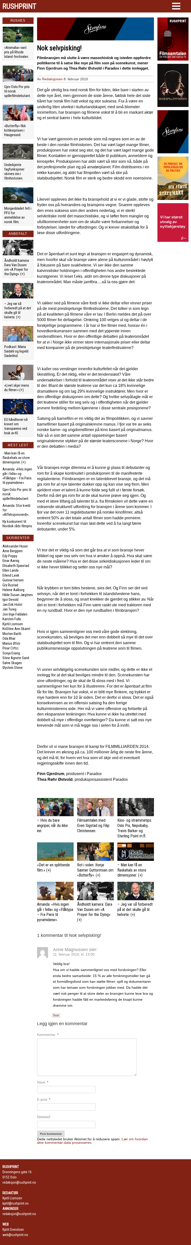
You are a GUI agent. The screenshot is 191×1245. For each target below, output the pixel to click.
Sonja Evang (11, 653)
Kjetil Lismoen (12, 624)
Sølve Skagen (12, 663)
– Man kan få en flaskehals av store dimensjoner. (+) (131, 870)
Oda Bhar (8, 638)
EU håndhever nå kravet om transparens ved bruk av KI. (16, 426)
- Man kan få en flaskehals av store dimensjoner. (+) (16, 457)
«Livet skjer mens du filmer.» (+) (16, 387)
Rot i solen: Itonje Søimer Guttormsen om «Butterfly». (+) (95, 870)
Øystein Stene (12, 667)
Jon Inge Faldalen (14, 614)
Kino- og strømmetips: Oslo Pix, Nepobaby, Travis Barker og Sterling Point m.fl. (134, 828)
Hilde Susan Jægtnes (17, 595)
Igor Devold (10, 599)
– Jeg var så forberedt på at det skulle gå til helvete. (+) (17, 310)
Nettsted (43, 1117)
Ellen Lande (10, 570)
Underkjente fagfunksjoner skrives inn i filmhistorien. (14, 171)
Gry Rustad (10, 585)
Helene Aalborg (13, 590)
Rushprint (19, 6)
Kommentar (47, 1035)
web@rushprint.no (15, 1235)
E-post (43, 1099)
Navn (42, 1082)
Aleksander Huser (15, 546)
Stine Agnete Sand (15, 658)
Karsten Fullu (11, 619)
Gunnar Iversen (13, 580)
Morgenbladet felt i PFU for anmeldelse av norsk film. (17, 215)
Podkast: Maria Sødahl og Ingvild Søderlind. (16, 351)
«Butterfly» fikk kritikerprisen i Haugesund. (15, 130)
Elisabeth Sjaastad (15, 565)
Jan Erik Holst (12, 604)
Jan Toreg (9, 609)
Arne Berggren (12, 551)
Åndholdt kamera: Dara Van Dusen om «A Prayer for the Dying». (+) (17, 267)
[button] (176, 6)
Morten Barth (11, 633)
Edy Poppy (9, 556)
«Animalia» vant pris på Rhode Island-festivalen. (16, 52)
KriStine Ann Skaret (16, 628)
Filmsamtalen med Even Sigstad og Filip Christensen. (93, 825)
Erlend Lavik (10, 575)
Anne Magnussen (70, 949)
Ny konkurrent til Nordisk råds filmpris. (17, 523)
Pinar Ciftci (10, 648)
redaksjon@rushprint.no (19, 1182)
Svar (56, 1015)
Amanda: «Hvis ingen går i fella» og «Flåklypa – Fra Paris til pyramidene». (17, 476)
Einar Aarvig (10, 560)
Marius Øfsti (11, 643)
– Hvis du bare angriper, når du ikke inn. (52, 825)
